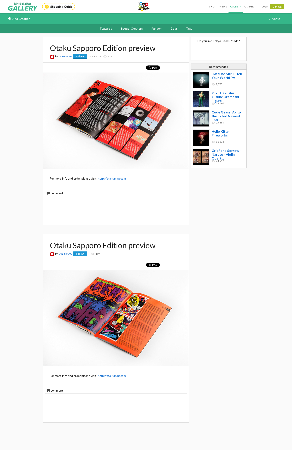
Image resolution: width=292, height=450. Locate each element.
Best (174, 28)
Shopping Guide (61, 6)
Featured (106, 28)
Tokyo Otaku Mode (144, 6)
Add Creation (21, 18)
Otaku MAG (65, 56)
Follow (80, 56)
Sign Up (277, 6)
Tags (189, 28)
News (223, 6)
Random (156, 28)
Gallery (235, 6)
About (276, 18)
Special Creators (132, 28)
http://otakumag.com (112, 178)
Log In (265, 6)
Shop (212, 6)
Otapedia (250, 6)
